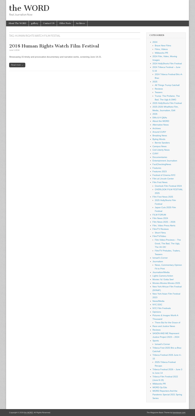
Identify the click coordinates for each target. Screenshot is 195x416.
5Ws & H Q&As (159, 117)
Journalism (157, 261)
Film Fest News (159, 182)
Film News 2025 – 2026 (163, 222)
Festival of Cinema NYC (164, 175)
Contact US (49, 23)
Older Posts (65, 23)
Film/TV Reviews (160, 229)
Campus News (159, 146)
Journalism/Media (161, 272)
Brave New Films (163, 45)
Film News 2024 (160, 218)
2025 (154, 81)
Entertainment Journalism (164, 160)
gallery (34, 23)
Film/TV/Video (159, 236)
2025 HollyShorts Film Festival (167, 103)
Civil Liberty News (161, 150)
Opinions (156, 312)
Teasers (158, 92)
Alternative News (160, 124)
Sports (155, 340)
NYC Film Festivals (161, 308)
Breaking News (159, 135)
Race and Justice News (163, 326)
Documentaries (159, 157)
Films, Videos (161, 49)
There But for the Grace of (167, 322)
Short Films (160, 232)
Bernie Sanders (162, 142)
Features (156, 168)
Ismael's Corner (160, 258)
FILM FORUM (159, 214)
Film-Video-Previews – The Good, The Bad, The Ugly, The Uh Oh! (168, 243)
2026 (154, 114)
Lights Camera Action (162, 276)
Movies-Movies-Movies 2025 (166, 283)
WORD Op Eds (159, 387)
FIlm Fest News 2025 (162, 197)
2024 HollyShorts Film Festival (167, 63)
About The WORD (17, 23)
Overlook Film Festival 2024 (168, 186)
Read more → (17, 65)
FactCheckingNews (161, 164)
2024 (154, 42)
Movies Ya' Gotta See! (163, 279)
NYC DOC (157, 304)
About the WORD (160, 121)
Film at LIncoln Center (163, 178)
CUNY (155, 153)
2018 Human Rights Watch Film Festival (54, 46)
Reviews (159, 89)
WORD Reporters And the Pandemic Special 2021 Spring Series (167, 394)
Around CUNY (159, 132)
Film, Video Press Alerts (163, 225)
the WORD (29, 8)
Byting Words (158, 139)
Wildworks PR (161, 53)
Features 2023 (159, 171)
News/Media (158, 301)
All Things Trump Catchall (167, 85)
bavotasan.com (179, 413)
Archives (80, 23)
